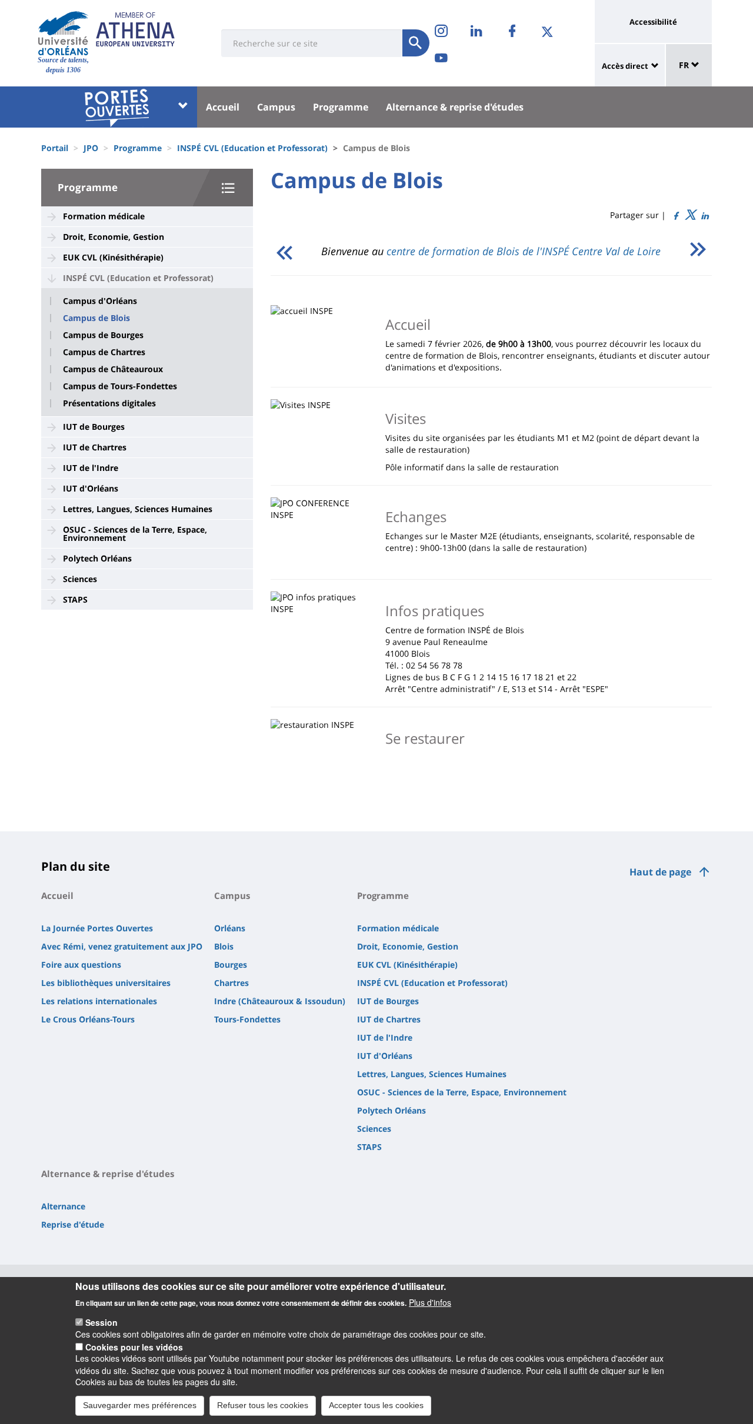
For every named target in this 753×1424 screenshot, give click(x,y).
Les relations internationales (99, 1001)
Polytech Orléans (97, 558)
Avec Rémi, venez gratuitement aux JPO (121, 946)
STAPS (75, 599)
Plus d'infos (430, 1302)
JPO (91, 147)
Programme (340, 107)
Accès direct (625, 66)
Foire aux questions (81, 964)
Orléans (229, 928)
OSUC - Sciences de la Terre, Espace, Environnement (135, 533)
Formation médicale (104, 216)
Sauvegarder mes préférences (139, 1405)
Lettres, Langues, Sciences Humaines (137, 508)
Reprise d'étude (72, 1224)
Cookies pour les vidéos (134, 1346)
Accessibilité (653, 21)
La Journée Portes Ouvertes (97, 928)
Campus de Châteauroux (113, 369)
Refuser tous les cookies (262, 1405)
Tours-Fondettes (247, 1019)
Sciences (80, 578)
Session (101, 1322)
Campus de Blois (96, 318)
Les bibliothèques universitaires (106, 982)
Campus (276, 107)
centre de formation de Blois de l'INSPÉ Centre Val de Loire (524, 251)
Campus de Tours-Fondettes (120, 386)
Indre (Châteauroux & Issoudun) (279, 1001)
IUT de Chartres (94, 447)
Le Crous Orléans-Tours (88, 1019)
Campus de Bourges (103, 335)
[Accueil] (63, 33)
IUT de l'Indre (90, 467)
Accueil (222, 107)
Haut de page (660, 871)
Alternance (63, 1206)
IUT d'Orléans (90, 488)
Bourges (230, 964)
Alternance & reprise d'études (455, 107)
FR (685, 65)
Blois (224, 946)
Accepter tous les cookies (376, 1405)
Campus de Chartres (104, 352)
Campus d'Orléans (100, 301)
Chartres (231, 982)
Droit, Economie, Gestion (113, 236)
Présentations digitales (109, 403)
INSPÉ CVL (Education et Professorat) (252, 147)
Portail (54, 147)
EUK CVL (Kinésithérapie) (113, 257)
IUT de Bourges (94, 426)
